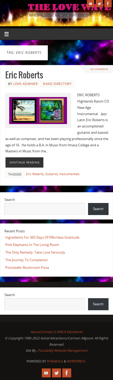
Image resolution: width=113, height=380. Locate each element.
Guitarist (51, 174)
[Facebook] (108, 3)
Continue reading (24, 162)
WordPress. (76, 361)
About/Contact (41, 332)
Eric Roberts (24, 75)
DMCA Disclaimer (69, 332)
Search (9, 199)
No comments (99, 69)
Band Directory (57, 84)
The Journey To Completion (26, 260)
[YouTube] (90, 3)
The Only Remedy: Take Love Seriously (35, 252)
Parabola (55, 361)
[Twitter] (99, 3)
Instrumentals (69, 174)
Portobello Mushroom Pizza (27, 267)
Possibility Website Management (63, 350)
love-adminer (25, 84)
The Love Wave (69, 7)
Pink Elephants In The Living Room (32, 245)
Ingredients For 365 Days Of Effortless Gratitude (42, 237)
